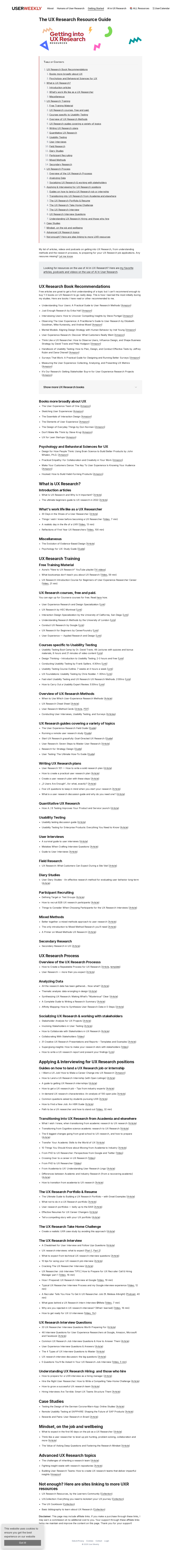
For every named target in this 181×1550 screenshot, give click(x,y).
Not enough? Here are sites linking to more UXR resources (78, 236)
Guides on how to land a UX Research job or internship (79, 191)
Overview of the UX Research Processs (70, 173)
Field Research (57, 146)
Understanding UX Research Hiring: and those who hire (79, 218)
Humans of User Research (70, 8)
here (99, 597)
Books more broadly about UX (65, 74)
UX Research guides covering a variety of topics (75, 123)
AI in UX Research (116, 8)
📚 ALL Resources (139, 8)
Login (106, 1541)
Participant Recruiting (60, 155)
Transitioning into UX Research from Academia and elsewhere (82, 196)
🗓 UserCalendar (161, 8)
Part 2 (96, 1250)
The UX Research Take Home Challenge (71, 205)
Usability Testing (58, 137)
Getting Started (96, 8)
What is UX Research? (59, 83)
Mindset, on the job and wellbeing (65, 227)
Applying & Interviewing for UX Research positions (74, 187)
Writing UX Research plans (63, 128)
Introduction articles (60, 87)
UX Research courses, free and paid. (69, 110)
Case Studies (53, 223)
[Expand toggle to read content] (136, 387)
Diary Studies (56, 150)
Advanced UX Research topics (63, 232)
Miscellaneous (57, 96)
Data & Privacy (78, 1541)
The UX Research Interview (64, 209)
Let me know (66, 256)
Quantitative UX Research (63, 132)
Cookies (89, 1541)
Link (102, 604)
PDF (86, 708)
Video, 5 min (119, 1362)
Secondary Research (60, 164)
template (115, 966)
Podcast (131, 1294)
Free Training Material (61, 105)
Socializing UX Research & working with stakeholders (78, 182)
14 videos (100, 569)
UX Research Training (58, 101)
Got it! (22, 1542)
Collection (106, 1493)
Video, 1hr (90, 1313)
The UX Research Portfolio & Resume (69, 200)
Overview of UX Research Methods (68, 119)
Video (107, 519)
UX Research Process (58, 169)
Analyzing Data (57, 178)
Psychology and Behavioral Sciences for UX (73, 78)
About (50, 8)
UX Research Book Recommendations (67, 69)
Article (97, 494)
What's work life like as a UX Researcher (71, 92)
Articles (111, 714)
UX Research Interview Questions (67, 214)
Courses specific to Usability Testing (68, 114)
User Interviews (57, 141)
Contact (99, 1541)
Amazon (126, 305)
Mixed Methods (57, 159)
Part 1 (89, 1250)
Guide (81, 548)
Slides (78, 1163)
